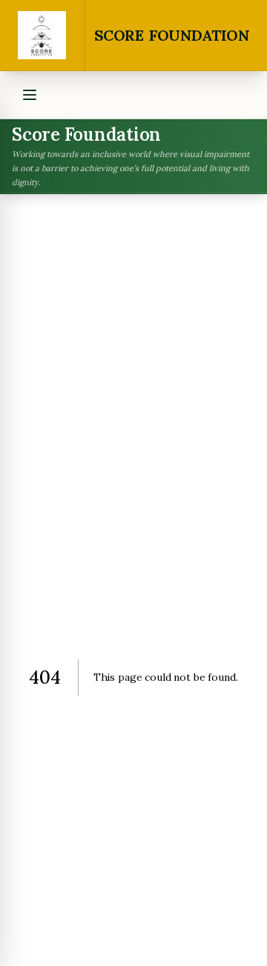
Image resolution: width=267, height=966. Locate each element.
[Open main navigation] (29, 95)
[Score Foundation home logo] (42, 35)
